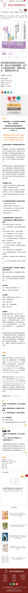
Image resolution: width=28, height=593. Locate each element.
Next (23, 489)
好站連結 (14, 580)
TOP (27, 475)
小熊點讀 (21, 12)
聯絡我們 (5, 580)
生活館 (7, 15)
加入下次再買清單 (14, 112)
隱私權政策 (22, 575)
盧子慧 (6, 78)
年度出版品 (22, 578)
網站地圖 (5, 577)
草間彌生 (16, 12)
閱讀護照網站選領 (14, 108)
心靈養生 (12, 15)
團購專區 (14, 577)
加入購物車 (15, 105)
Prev (3, 489)
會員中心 (18, 1)
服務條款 (14, 575)
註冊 (11, 1)
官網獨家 (11, 12)
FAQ (27, 1)
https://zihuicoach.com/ (16, 396)
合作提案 (14, 578)
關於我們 (5, 575)
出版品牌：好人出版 (6, 75)
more (24, 425)
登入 (13, 1)
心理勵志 (17, 15)
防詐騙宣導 (22, 577)
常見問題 (5, 578)
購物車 (21, 1)
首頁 (4, 15)
